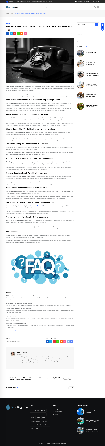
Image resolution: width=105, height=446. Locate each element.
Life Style (63, 7)
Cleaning (33, 414)
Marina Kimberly (14, 29)
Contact (80, 7)
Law (75, 7)
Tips (32, 428)
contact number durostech (13, 341)
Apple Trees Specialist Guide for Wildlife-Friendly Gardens (92, 107)
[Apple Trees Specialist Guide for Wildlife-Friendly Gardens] (80, 106)
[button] (69, 387)
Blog (12, 13)
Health (56, 7)
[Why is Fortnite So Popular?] (80, 411)
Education (69, 7)
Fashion (51, 7)
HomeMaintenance (35, 421)
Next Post (66, 375)
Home (31, 7)
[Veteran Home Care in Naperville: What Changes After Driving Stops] (80, 95)
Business (37, 7)
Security (39, 424)
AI (31, 410)
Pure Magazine (19, 331)
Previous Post (14, 375)
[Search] (95, 7)
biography (36, 410)
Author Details (80, 38)
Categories (79, 34)
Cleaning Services (41, 414)
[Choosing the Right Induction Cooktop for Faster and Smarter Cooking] (80, 85)
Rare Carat (44, 421)
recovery (33, 424)
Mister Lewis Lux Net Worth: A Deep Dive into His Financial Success (92, 431)
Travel (36, 428)
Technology (44, 7)
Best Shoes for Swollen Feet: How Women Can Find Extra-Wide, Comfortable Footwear (34, 1)
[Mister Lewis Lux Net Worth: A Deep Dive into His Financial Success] (80, 430)
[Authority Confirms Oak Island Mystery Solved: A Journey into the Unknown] (80, 421)
